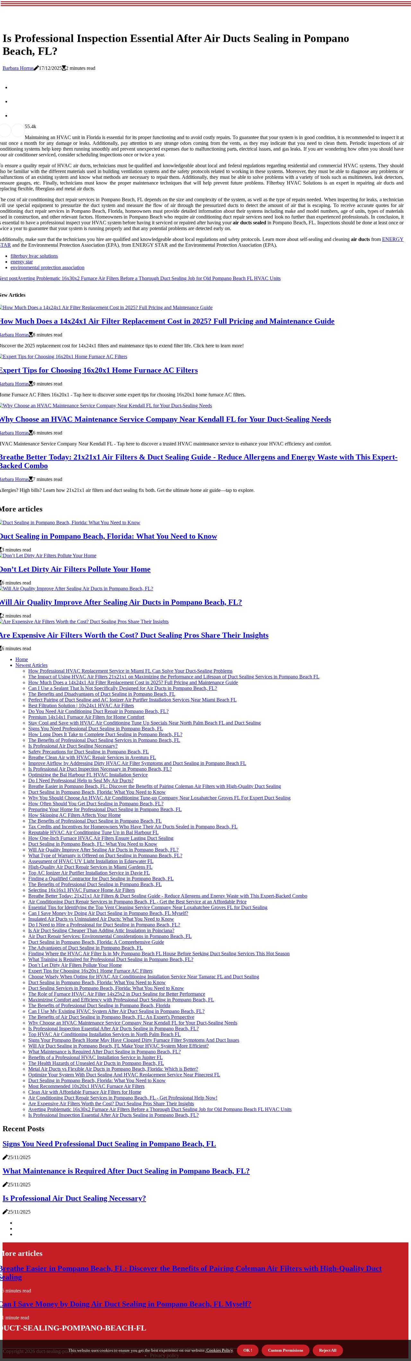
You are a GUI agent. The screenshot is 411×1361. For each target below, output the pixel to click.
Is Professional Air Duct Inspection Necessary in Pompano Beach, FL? (100, 769)
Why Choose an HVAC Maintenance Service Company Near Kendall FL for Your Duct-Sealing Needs (132, 1022)
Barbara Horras (18, 68)
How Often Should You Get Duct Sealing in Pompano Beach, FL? (95, 803)
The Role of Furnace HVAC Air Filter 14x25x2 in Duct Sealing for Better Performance (116, 994)
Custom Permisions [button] (285, 1350)
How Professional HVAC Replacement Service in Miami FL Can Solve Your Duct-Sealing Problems (130, 671)
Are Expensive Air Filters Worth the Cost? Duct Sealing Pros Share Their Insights (111, 1103)
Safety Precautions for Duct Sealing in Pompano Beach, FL (88, 751)
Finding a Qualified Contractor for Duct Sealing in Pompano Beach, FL (101, 878)
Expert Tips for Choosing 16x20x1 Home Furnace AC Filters (90, 971)
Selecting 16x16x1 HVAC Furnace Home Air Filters (81, 890)
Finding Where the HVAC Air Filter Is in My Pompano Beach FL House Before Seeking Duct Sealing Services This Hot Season (159, 953)
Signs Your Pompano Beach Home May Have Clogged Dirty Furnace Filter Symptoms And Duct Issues (133, 1040)
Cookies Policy (219, 1350)
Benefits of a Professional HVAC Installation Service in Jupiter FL (95, 1057)
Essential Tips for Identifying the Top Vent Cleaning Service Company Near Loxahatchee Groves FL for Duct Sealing (147, 907)
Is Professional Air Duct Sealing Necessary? (73, 746)
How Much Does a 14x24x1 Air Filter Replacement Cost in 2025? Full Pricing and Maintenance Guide (133, 682)
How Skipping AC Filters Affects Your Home (74, 815)
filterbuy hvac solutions (34, 256)
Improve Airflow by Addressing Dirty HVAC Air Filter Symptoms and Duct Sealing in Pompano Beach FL (137, 763)
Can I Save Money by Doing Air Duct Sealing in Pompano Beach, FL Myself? (108, 913)
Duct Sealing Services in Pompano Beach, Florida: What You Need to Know (106, 988)
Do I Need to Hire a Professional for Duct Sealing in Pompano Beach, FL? (104, 924)
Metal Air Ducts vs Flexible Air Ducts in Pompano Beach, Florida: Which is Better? (113, 1069)
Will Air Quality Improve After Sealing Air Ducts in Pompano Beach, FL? (103, 849)
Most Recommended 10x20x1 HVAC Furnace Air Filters (86, 1086)
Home (21, 659)
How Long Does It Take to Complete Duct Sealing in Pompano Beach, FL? (105, 734)
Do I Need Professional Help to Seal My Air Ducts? (81, 780)
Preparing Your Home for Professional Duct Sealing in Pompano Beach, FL (105, 809)
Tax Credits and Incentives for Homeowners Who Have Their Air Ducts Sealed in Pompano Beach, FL (133, 826)
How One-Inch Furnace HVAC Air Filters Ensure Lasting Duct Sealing (100, 838)
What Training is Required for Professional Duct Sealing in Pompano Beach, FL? (110, 959)
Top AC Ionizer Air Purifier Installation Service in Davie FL (89, 873)
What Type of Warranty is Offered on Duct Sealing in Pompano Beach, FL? (105, 855)
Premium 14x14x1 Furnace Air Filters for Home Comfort (86, 717)
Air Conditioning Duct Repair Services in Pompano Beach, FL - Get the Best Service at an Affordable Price (137, 901)
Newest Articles (31, 665)
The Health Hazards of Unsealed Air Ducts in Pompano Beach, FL (96, 1063)
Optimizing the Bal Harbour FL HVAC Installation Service (88, 774)
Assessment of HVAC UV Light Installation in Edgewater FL (90, 861)
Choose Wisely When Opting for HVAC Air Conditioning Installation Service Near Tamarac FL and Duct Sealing (143, 976)
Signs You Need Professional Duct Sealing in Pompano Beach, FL (95, 728)
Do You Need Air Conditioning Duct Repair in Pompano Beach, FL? (98, 711)
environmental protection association (47, 267)
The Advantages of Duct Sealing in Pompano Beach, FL (85, 947)
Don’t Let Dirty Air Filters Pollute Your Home (75, 965)
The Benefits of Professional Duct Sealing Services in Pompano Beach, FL (104, 740)
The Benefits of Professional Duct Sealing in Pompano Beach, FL (95, 821)
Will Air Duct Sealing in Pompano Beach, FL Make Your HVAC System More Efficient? (118, 1046)
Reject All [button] (328, 1350)
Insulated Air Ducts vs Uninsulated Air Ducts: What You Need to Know (101, 919)
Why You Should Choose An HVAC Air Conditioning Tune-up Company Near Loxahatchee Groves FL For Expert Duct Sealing (159, 798)
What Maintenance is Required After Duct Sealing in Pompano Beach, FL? (104, 1051)
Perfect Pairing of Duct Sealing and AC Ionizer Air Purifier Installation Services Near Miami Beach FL (132, 699)
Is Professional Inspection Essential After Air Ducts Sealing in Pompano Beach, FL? (113, 1028)
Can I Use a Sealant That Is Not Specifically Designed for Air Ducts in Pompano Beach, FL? (122, 688)
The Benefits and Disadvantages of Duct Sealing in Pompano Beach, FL (101, 694)
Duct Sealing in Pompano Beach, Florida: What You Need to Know (97, 792)
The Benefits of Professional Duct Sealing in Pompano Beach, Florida (99, 1005)
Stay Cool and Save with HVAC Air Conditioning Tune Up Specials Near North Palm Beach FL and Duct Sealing (144, 723)
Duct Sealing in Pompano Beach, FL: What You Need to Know (92, 844)
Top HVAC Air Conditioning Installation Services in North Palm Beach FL (104, 1034)
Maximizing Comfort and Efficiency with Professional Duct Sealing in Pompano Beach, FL (121, 999)
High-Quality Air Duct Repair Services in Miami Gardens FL (90, 867)
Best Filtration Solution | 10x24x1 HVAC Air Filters (81, 705)
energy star (22, 261)
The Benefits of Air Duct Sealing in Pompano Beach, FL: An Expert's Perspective (111, 1017)
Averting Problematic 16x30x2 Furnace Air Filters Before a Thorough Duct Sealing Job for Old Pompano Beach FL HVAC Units (160, 1109)
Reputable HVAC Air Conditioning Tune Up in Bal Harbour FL (93, 832)
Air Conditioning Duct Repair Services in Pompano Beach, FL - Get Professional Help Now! (122, 1097)
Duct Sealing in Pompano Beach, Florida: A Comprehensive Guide (96, 942)
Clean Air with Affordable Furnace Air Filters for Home (84, 1092)
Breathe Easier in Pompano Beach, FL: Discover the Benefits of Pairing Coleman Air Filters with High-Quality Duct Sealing (154, 786)
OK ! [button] (247, 1350)
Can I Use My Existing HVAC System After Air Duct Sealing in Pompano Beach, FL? (116, 1011)
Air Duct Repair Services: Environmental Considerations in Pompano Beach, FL (110, 936)
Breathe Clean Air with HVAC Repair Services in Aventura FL (92, 757)
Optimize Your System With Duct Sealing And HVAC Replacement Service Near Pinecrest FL (124, 1074)
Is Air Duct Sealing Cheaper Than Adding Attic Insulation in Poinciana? (101, 930)
